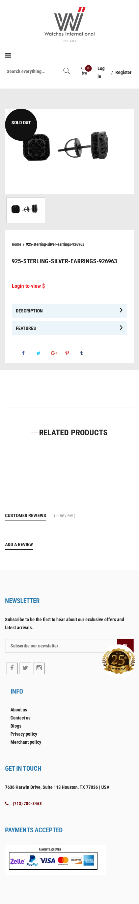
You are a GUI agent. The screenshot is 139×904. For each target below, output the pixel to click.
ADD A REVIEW (19, 544)
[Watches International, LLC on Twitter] (25, 668)
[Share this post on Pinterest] (72, 353)
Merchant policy (25, 742)
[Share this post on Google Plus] (57, 353)
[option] (69, 151)
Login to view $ (28, 286)
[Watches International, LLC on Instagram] (39, 668)
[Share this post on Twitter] (43, 353)
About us (18, 709)
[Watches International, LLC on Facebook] (12, 668)
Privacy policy (23, 734)
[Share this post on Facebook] (28, 353)
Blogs (15, 726)
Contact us (20, 718)
